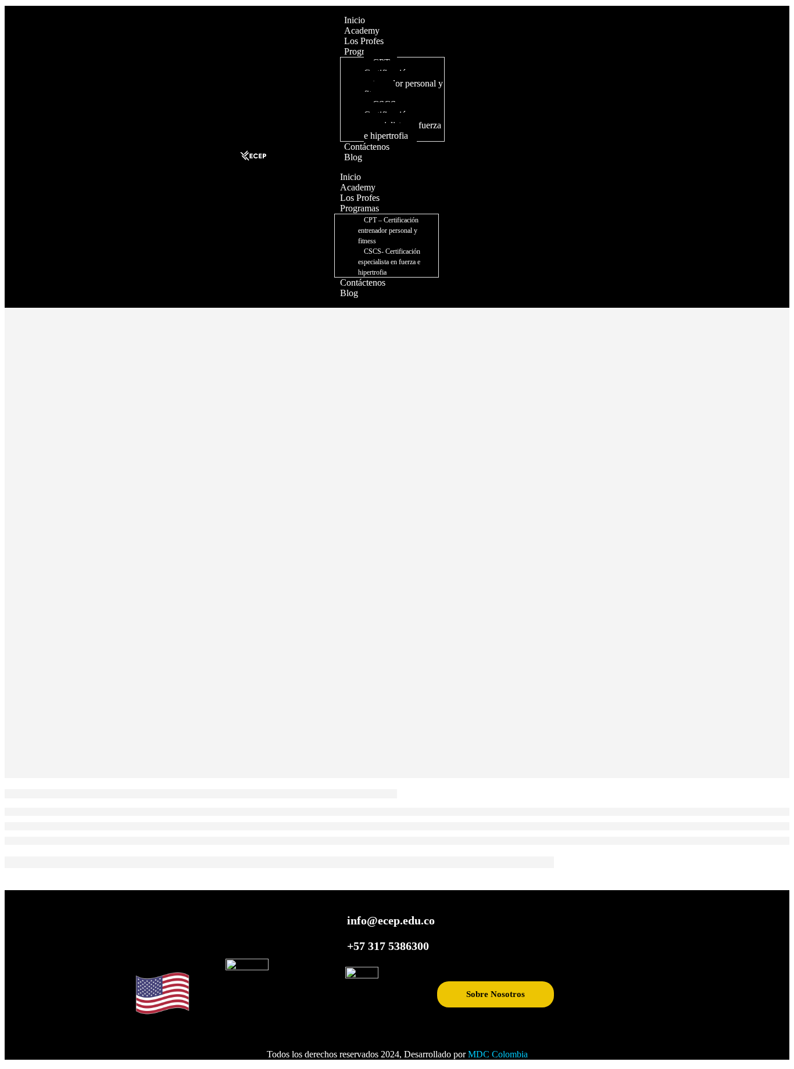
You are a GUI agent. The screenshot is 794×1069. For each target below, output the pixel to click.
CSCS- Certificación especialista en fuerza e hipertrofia (402, 120)
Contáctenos (366, 147)
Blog (353, 157)
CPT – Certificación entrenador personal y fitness (403, 78)
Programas (359, 208)
